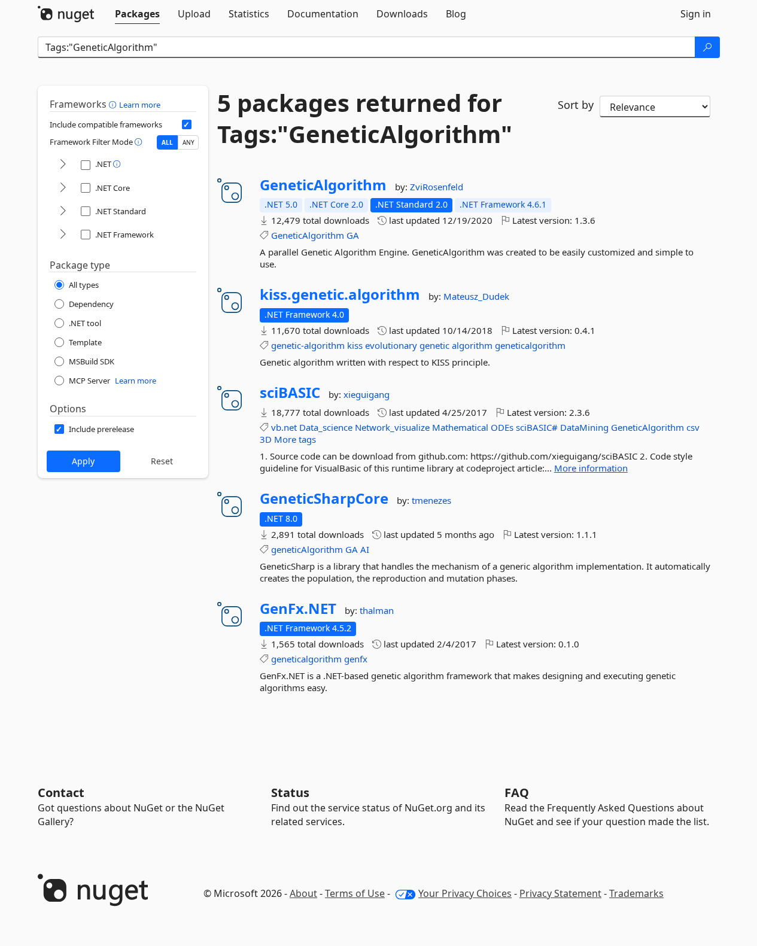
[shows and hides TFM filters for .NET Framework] (63, 235)
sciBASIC (290, 392)
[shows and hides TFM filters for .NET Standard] (63, 211)
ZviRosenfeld (436, 187)
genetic (434, 345)
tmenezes (431, 500)
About (303, 893)
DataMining (584, 427)
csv (693, 427)
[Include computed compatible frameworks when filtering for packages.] (186, 124)
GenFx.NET (298, 608)
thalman (377, 610)
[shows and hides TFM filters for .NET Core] (63, 188)
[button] (114, 104)
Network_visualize (392, 427)
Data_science (325, 427)
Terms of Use (355, 893)
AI (364, 549)
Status (290, 792)
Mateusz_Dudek (476, 296)
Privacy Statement (560, 893)
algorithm (472, 345)
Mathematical (460, 427)
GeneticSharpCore (324, 498)
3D (266, 439)
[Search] (707, 47)
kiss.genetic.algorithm (340, 294)
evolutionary (391, 345)
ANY (188, 142)
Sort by (576, 105)
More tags (295, 439)
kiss (355, 345)
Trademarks (636, 893)
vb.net (284, 427)
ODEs (502, 427)
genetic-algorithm (308, 345)
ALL (167, 142)
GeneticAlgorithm (323, 184)
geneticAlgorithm (307, 549)
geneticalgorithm (530, 345)
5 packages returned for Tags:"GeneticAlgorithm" (364, 118)
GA (352, 235)
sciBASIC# (537, 427)
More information (591, 468)
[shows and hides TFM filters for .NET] (63, 165)
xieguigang (366, 394)
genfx (355, 659)
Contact (61, 792)
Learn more (139, 104)
